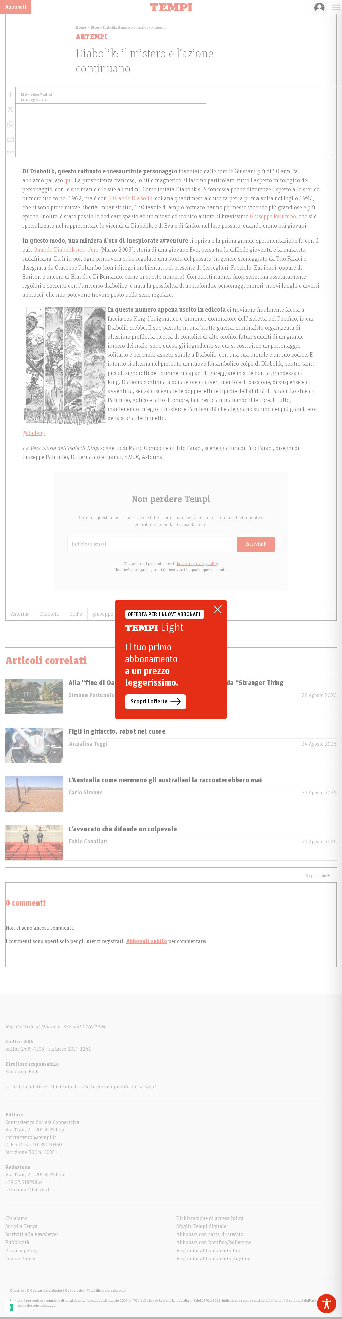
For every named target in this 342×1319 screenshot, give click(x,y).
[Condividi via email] (10, 139)
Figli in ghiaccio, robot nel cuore (117, 731)
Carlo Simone (86, 792)
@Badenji (34, 433)
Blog (95, 27)
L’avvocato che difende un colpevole (123, 829)
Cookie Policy (20, 1258)
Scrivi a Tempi (21, 1226)
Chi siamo (16, 1218)
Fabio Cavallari (88, 841)
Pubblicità (17, 1242)
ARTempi (91, 37)
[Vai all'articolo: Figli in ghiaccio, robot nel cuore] (34, 745)
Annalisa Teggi (88, 744)
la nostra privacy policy (197, 564)
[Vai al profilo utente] (319, 7)
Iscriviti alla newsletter (31, 1234)
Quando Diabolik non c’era (66, 250)
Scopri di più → (318, 876)
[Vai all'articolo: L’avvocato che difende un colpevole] (34, 842)
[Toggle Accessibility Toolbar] (326, 1303)
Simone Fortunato (92, 695)
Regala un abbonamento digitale (213, 1258)
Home (81, 27)
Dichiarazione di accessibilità (210, 1218)
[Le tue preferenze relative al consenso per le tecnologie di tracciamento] (11, 1307)
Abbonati (15, 7)
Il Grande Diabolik (130, 199)
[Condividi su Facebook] (10, 94)
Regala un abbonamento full (208, 1250)
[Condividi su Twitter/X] (10, 109)
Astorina (20, 614)
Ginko (75, 614)
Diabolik (49, 614)
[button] (10, 152)
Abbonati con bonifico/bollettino (214, 1242)
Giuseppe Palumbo (273, 217)
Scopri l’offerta (149, 702)
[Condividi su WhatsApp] (10, 124)
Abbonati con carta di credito (209, 1234)
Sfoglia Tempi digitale (201, 1226)
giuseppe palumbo (113, 614)
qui (68, 181)
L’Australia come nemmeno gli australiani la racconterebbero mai (165, 780)
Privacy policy (21, 1250)
